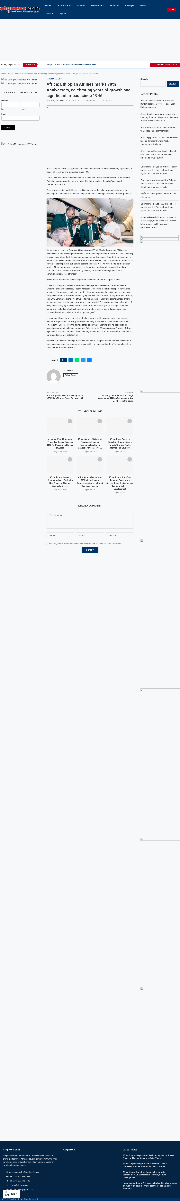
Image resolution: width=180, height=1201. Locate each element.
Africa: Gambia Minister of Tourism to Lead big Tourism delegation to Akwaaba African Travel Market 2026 (159, 117)
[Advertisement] (90, 40)
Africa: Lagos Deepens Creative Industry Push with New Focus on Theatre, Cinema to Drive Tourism (159, 154)
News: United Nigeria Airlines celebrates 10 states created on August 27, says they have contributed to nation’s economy (150, 1186)
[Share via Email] (89, 360)
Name (4, 101)
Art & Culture (64, 5)
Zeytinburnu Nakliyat (149, 180)
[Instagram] (141, 65)
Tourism (49, 13)
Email (3, 114)
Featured (114, 5)
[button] (40, 65)
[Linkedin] (145, 65)
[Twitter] (138, 65)
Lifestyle (129, 5)
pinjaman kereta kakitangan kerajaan (156, 217)
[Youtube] (148, 65)
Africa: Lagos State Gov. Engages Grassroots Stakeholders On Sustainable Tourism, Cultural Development (119, 483)
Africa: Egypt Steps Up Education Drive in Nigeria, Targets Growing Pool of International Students (159, 141)
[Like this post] (64, 360)
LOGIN (171, 10)
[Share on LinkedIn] (70, 360)
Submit (8, 127)
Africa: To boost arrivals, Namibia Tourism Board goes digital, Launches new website (158, 170)
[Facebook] (135, 65)
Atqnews (60, 100)
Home (48, 5)
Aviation (81, 5)
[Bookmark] (70, 421)
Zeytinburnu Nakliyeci (149, 167)
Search (144, 79)
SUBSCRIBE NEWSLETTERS (165, 65)
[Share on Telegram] (83, 360)
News (143, 5)
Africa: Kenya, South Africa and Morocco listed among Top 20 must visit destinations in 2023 (158, 224)
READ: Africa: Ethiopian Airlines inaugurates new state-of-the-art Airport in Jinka (84, 279)
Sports (63, 13)
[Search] (178, 9)
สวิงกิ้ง (143, 194)
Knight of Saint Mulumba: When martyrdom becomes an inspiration (73, 65)
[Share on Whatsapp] (77, 360)
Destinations (97, 5)
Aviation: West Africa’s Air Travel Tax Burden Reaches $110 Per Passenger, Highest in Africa (157, 104)
